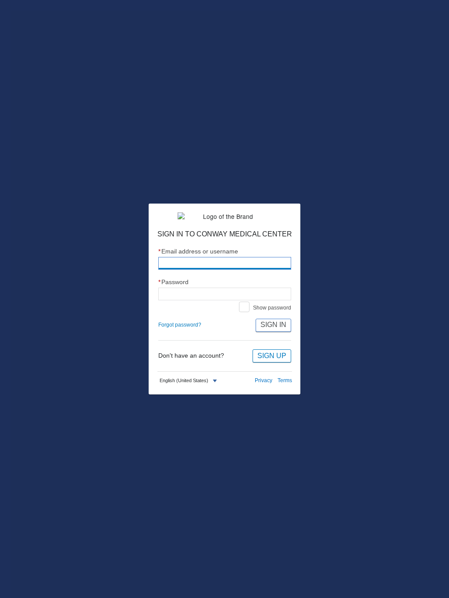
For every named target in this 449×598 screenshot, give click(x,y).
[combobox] (189, 381)
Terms (285, 380)
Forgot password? (179, 325)
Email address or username (198, 251)
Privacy (263, 380)
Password (173, 282)
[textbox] (184, 380)
